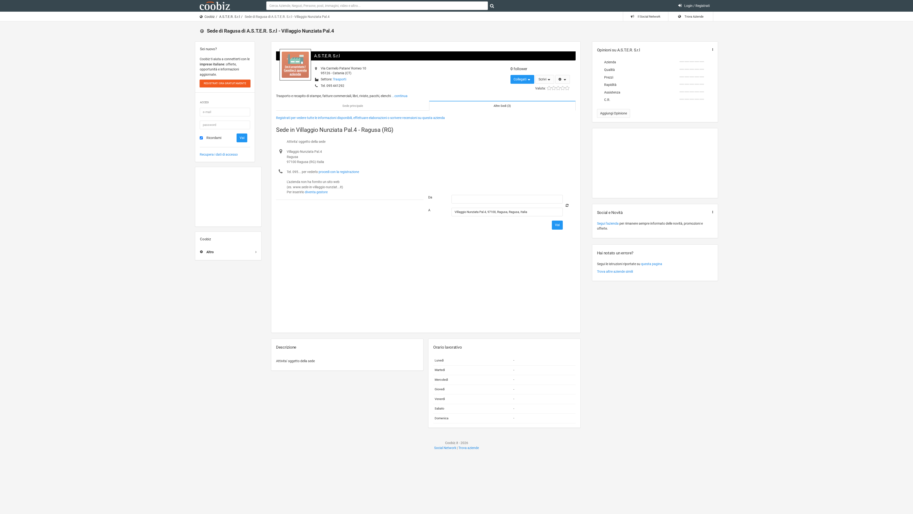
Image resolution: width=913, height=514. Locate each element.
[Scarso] (553, 88)
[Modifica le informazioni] (562, 79)
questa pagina (651, 264)
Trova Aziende (694, 16)
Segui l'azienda (608, 223)
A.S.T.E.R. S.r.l (229, 17)
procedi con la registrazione (339, 172)
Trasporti (339, 79)
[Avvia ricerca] (492, 5)
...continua (400, 96)
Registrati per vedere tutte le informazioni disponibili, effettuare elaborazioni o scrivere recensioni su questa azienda (360, 118)
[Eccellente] (567, 88)
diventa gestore (316, 192)
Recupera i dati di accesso (219, 154)
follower (518, 69)
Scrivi (543, 79)
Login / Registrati (697, 6)
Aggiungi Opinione (613, 113)
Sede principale (352, 106)
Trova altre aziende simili (615, 271)
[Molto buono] (562, 88)
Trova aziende (468, 448)
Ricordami (213, 138)
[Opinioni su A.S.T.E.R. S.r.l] (711, 49)
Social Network (445, 448)
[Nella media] (558, 88)
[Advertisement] (228, 197)
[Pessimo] (549, 88)
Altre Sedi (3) (502, 106)
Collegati (520, 79)
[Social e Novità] (711, 212)
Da (430, 197)
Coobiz (209, 17)
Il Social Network (648, 16)
